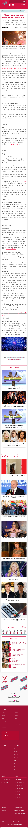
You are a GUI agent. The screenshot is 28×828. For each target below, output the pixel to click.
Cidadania (3, 721)
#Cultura (20, 11)
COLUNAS (3, 776)
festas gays (9, 357)
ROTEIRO (3, 709)
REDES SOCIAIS (5, 804)
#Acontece (16, 758)
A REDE (16, 776)
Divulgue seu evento (10, 735)
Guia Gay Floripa (18, 794)
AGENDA (17, 627)
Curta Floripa (4, 782)
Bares (2, 718)
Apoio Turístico (18, 724)
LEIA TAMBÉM (14, 367)
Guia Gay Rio (17, 797)
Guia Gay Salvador (18, 788)
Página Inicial (4, 11)
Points (16, 715)
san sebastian (17, 359)
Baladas (3, 715)
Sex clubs (17, 721)
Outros (3, 761)
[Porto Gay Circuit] (14, 701)
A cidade (3, 712)
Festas (3, 751)
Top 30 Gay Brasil (5, 779)
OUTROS (16, 804)
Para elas (17, 712)
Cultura (3, 748)
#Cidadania (17, 754)
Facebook (3, 807)
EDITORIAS (17, 745)
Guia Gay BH (17, 791)
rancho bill (10, 359)
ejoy (23, 357)
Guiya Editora (17, 779)
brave (14, 357)
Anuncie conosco (10, 733)
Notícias (13, 11)
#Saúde (16, 766)
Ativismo (3, 758)
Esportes (3, 727)
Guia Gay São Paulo (19, 782)
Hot (2, 754)
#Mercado (16, 764)
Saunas (16, 718)
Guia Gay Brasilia (18, 785)
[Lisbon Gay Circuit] (14, 696)
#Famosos (16, 769)
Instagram (3, 810)
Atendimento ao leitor (10, 739)
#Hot (15, 761)
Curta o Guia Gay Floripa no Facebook (13, 68)
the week (19, 357)
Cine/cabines (4, 724)
